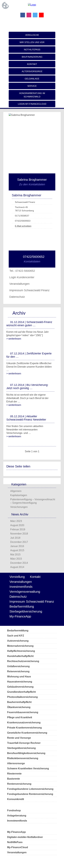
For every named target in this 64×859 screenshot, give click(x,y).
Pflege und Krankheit (19, 717)
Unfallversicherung (18, 666)
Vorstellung (17, 576)
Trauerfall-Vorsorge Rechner (24, 743)
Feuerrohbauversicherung (22, 712)
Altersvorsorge (32, 71)
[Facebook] (22, 15)
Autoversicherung (18, 640)
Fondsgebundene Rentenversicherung (30, 794)
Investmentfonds (20, 586)
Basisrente (13, 778)
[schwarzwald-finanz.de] (32, 4)
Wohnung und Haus (19, 676)
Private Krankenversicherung (24, 727)
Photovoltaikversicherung (22, 697)
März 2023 (16, 521)
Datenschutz (17, 296)
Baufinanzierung (32, 57)
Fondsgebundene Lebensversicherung (30, 789)
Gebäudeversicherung (20, 686)
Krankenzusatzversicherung (24, 722)
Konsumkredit (15, 799)
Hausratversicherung (19, 681)
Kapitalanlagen (18, 495)
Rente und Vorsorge (19, 738)
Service (32, 86)
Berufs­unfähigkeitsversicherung (26, 753)
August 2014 (17, 567)
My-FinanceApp (20, 616)
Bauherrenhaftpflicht (19, 702)
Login (22, 621)
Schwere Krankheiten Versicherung (28, 768)
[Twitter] (35, 15)
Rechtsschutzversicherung (23, 661)
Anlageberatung (16, 815)
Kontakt (32, 64)
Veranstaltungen (19, 283)
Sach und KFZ (15, 635)
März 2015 (16, 558)
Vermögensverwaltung (24, 591)
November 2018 (19, 533)
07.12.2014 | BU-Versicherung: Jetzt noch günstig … (27, 386)
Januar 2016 (17, 546)
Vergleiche (32, 35)
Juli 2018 (15, 537)
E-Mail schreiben (23, 226)
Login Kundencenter (21, 277)
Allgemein (15, 491)
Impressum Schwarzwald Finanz (29, 290)
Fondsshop (14, 810)
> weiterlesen (13, 338)
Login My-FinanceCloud (32, 104)
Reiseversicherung (18, 671)
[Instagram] (29, 15)
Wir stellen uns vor (32, 42)
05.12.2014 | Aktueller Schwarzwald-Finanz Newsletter (26, 418)
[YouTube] (41, 15)
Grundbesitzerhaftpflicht (21, 692)
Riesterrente (14, 773)
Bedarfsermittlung (21, 606)
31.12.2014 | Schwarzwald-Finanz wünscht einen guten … (29, 323)
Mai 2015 (15, 554)
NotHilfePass (32, 49)
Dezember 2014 (19, 563)
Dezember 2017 (19, 542)
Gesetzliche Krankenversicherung (27, 732)
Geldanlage (32, 78)
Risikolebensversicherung (22, 758)
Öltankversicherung (18, 707)
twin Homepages (43, 621)
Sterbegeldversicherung (25, 611)
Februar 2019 (17, 529)
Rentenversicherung (19, 784)
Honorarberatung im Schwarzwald (32, 95)
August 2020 (17, 525)
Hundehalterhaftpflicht (20, 656)
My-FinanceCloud (17, 847)
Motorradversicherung (20, 646)
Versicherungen (19, 507)
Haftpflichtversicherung (21, 651)
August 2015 (17, 550)
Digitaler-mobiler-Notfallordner (25, 837)
